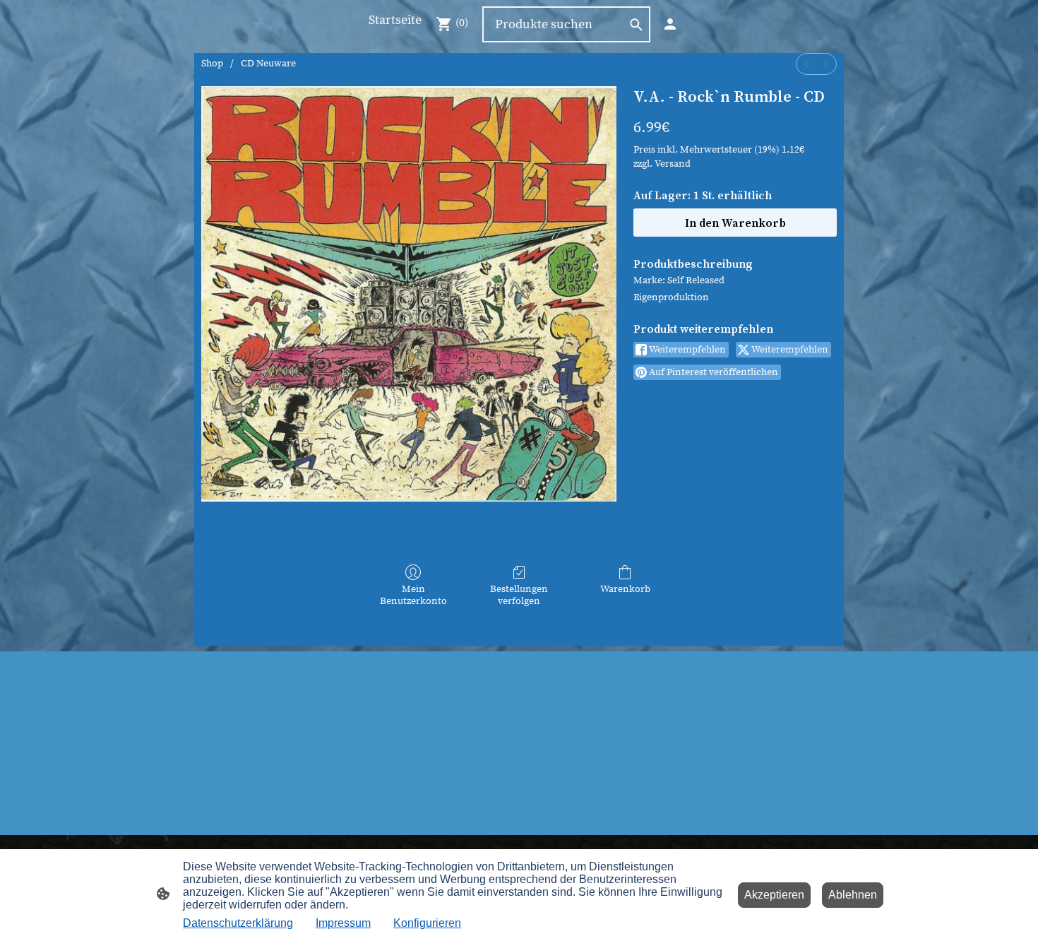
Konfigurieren (427, 923)
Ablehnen (852, 895)
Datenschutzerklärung (238, 923)
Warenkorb (625, 589)
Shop (212, 63)
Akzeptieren (774, 895)
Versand (673, 164)
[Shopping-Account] (670, 24)
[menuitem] (806, 64)
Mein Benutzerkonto (413, 595)
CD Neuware (268, 63)
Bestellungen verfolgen (519, 595)
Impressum (343, 923)
